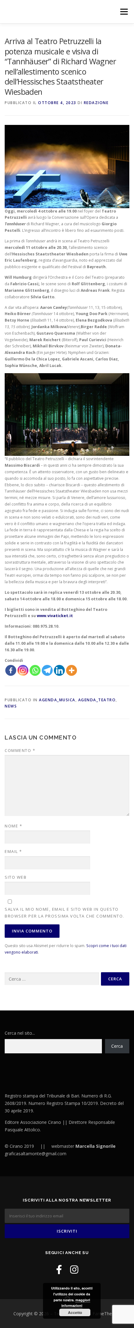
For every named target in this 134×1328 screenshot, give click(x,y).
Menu (123, 11)
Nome (13, 826)
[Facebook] (10, 670)
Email (13, 851)
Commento (20, 750)
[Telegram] (47, 670)
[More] (71, 670)
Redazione (96, 102)
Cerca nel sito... (20, 1033)
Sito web (15, 877)
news (11, 706)
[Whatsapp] (35, 670)
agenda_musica (57, 700)
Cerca (117, 1046)
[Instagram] (22, 670)
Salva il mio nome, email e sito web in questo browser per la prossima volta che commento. (64, 912)
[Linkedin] (59, 670)
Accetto (75, 1312)
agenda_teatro (97, 700)
